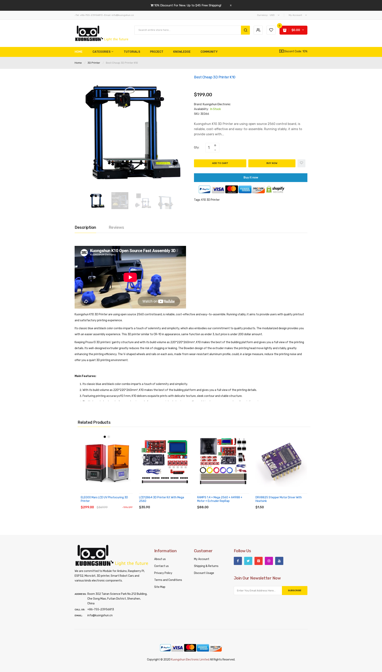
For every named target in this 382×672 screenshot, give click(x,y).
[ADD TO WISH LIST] (117, 503)
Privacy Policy (163, 573)
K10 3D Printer (210, 200)
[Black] (105, 437)
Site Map (159, 587)
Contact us (161, 566)
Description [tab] (85, 227)
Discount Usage (204, 573)
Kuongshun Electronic (217, 104)
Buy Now (271, 163)
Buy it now (251, 177)
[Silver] (109, 437)
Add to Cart (220, 163)
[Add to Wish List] (301, 163)
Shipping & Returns (206, 566)
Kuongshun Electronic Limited (190, 659)
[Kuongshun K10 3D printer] (97, 200)
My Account (201, 559)
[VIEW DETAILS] (109, 503)
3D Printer (94, 62)
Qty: (196, 147)
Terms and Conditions (168, 580)
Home (78, 62)
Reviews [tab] (116, 227)
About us (160, 559)
